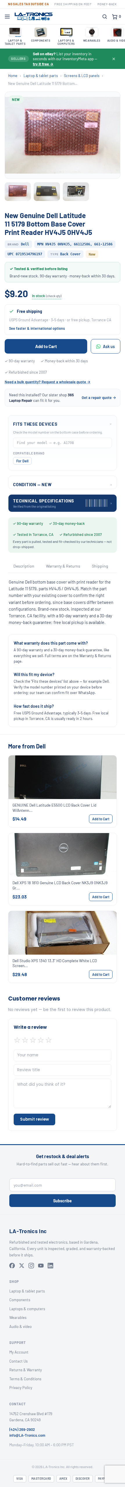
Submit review (34, 1119)
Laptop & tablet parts (41, 75)
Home (12, 75)
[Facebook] (12, 1265)
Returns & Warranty (25, 1369)
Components (19, 1299)
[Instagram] (31, 1265)
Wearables (17, 1317)
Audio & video (20, 1326)
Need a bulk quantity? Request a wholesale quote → (47, 381)
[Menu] (7, 16)
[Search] (105, 16)
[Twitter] (21, 1265)
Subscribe (62, 1200)
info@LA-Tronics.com (27, 1435)
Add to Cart (46, 346)
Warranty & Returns (63, 566)
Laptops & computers (27, 1308)
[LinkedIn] (50, 1265)
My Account (18, 1352)
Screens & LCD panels (81, 75)
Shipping (100, 566)
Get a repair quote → (99, 397)
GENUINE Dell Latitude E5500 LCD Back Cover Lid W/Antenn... (54, 808)
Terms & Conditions (25, 1379)
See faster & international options (37, 328)
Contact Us (18, 1361)
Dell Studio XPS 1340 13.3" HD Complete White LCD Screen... (54, 963)
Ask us (109, 346)
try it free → (43, 63)
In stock (46, 295)
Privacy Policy (20, 1387)
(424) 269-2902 (22, 1429)
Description (23, 566)
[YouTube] (41, 1265)
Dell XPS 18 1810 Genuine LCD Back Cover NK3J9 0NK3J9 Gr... (60, 885)
